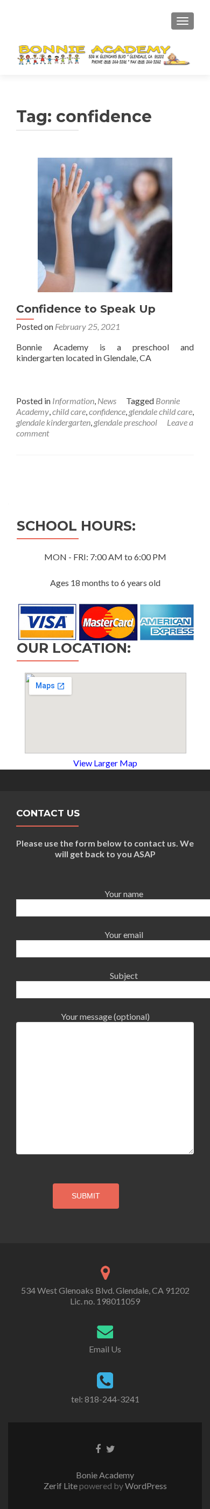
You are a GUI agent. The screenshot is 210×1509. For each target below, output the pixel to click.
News (106, 401)
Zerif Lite (61, 1485)
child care (69, 411)
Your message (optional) (105, 1016)
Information (73, 401)
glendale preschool (125, 422)
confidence (107, 411)
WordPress (145, 1485)
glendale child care (160, 411)
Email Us (105, 1349)
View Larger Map (105, 763)
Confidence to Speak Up (86, 308)
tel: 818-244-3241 (105, 1399)
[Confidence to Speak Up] (105, 223)
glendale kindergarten (53, 422)
